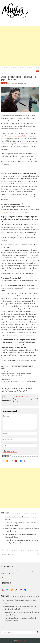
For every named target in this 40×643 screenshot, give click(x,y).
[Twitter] (7, 590)
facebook (24, 366)
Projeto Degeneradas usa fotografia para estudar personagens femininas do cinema (16, 374)
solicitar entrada (6, 212)
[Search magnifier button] (38, 554)
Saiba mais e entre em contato (10, 578)
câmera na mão (16, 366)
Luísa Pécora (11, 83)
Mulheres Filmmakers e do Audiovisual (17, 136)
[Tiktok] (12, 461)
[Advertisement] (20, 46)
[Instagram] (3, 461)
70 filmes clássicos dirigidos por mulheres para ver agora (18, 381)
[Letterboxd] (7, 461)
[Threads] (25, 461)
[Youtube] (16, 461)
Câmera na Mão (18, 159)
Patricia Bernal (6, 400)
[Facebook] (20, 461)
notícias (4, 83)
